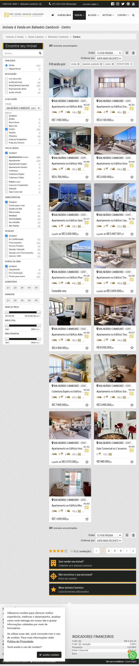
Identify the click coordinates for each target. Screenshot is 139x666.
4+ (29, 287)
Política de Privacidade (20, 641)
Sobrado (24, 188)
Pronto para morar (24, 276)
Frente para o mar (24, 205)
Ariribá (24, 119)
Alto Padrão (24, 226)
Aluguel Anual (24, 69)
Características (12, 197)
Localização (11, 99)
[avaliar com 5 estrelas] (66, 551)
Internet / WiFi (24, 256)
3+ (22, 287)
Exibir (92, 52)
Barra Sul (24, 126)
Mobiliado (24, 216)
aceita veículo (24, 92)
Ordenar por (88, 58)
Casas (24, 182)
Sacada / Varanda (24, 249)
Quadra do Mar (24, 209)
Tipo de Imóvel (12, 148)
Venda (24, 65)
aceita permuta (24, 82)
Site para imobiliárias (115, 661)
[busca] (133, 15)
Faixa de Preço (12, 307)
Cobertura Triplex (24, 177)
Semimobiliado (24, 219)
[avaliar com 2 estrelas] (54, 551)
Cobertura (24, 171)
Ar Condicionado (24, 239)
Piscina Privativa (24, 246)
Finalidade (10, 60)
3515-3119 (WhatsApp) (64, 4)
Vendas (78, 15)
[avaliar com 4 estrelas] (62, 551)
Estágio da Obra (13, 261)
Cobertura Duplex (24, 174)
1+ (8, 287)
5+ (36, 287)
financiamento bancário (24, 85)
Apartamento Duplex (24, 164)
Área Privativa (12, 334)
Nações (24, 132)
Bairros (8, 113)
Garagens (9, 294)
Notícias (107, 15)
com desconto (24, 79)
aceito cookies (50, 654)
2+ (15, 287)
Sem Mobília (24, 222)
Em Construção (24, 273)
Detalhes (9, 231)
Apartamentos (24, 157)
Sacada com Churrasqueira (24, 253)
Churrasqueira (24, 243)
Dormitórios (11, 282)
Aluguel (92, 15)
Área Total (10, 320)
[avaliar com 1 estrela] (50, 551)
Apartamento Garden (24, 167)
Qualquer (13, 116)
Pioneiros (24, 136)
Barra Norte (24, 122)
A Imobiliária (64, 15)
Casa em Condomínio (24, 185)
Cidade (8, 104)
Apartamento (24, 160)
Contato (122, 15)
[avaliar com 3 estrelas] (58, 551)
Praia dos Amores (24, 143)
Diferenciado (24, 212)
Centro (24, 129)
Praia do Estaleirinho (24, 139)
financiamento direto (24, 89)
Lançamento (24, 269)
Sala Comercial (24, 192)
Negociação (10, 74)
